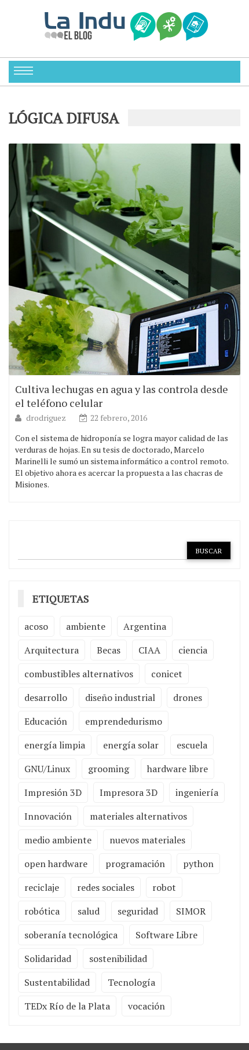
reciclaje (41, 887)
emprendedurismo (123, 721)
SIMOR (191, 911)
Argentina (144, 626)
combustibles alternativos (78, 673)
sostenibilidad (118, 958)
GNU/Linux (47, 768)
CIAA (149, 650)
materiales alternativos (138, 816)
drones (187, 697)
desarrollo (45, 697)
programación (135, 863)
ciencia (192, 650)
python (198, 863)
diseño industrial (120, 697)
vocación (146, 1006)
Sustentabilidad (57, 982)
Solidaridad (47, 958)
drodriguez (47, 417)
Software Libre (166, 934)
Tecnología (131, 982)
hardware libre (177, 768)
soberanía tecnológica (71, 934)
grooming (108, 768)
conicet (166, 673)
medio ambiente (57, 840)
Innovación (48, 816)
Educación (45, 721)
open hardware (55, 863)
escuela (192, 745)
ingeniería (196, 792)
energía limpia (54, 745)
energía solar (131, 745)
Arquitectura (51, 650)
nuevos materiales (147, 840)
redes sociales (105, 887)
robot (164, 887)
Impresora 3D (129, 792)
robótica (42, 911)
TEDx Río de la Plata (67, 1006)
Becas (108, 650)
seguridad (138, 911)
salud (89, 911)
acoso (36, 626)
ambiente (85, 626)
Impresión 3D (53, 792)
